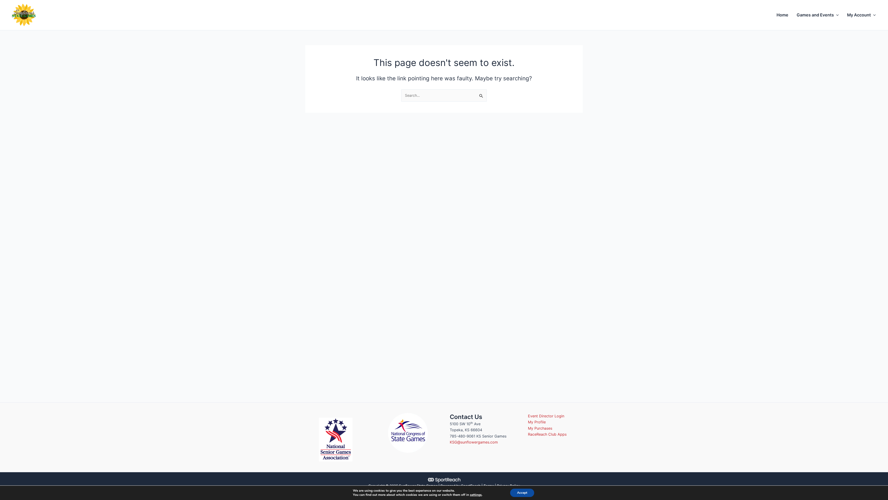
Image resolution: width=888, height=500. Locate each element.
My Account (859, 14)
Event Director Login (546, 416)
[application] (836, 15)
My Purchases (540, 428)
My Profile (537, 422)
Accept (522, 493)
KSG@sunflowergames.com (474, 442)
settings (476, 495)
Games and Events (815, 14)
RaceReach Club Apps (547, 434)
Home (782, 14)
